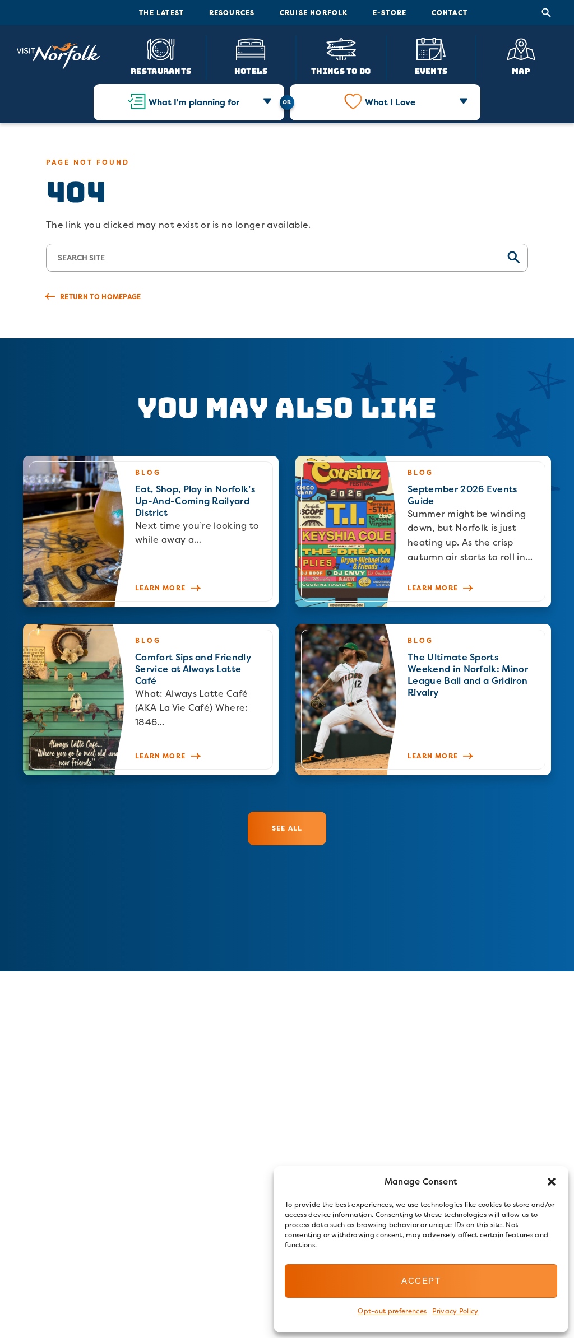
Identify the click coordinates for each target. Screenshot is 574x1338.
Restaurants (161, 70)
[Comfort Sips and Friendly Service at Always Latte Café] (151, 699)
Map (521, 70)
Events (431, 70)
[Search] (546, 12)
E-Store (389, 12)
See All (287, 828)
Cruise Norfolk (314, 12)
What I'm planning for (194, 102)
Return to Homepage (100, 296)
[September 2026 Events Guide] (423, 531)
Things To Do (341, 70)
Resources (232, 12)
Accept (421, 1280)
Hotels (251, 70)
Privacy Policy (455, 1311)
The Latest (161, 12)
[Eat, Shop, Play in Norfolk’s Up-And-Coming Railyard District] (151, 531)
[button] (551, 1181)
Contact (449, 12)
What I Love (390, 102)
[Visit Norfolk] (58, 56)
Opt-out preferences (392, 1311)
